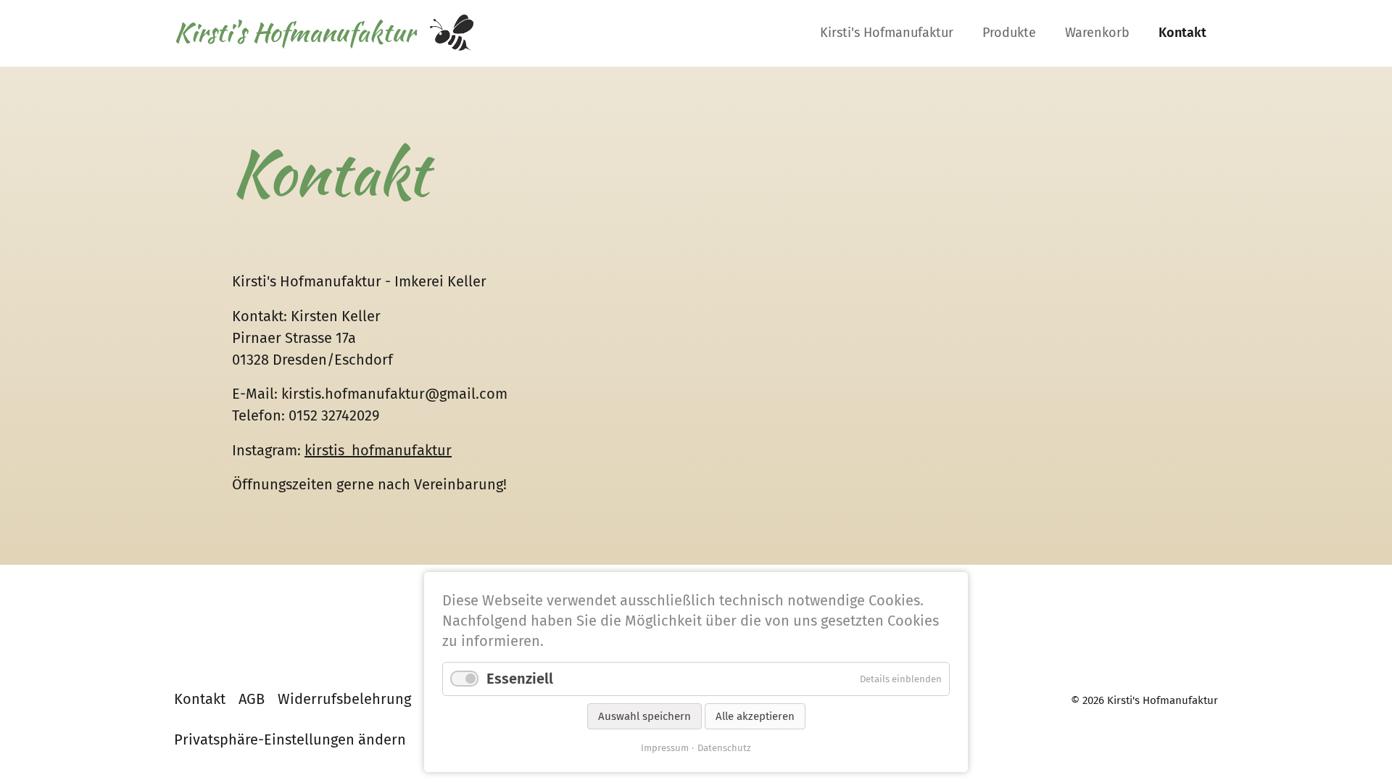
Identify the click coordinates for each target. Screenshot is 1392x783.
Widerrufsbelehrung (344, 699)
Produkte (1009, 33)
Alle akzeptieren (755, 716)
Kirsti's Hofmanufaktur (886, 33)
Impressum (665, 747)
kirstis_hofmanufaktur (378, 450)
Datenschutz (724, 747)
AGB (252, 699)
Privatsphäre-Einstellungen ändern (290, 739)
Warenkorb (1097, 33)
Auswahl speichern (644, 716)
